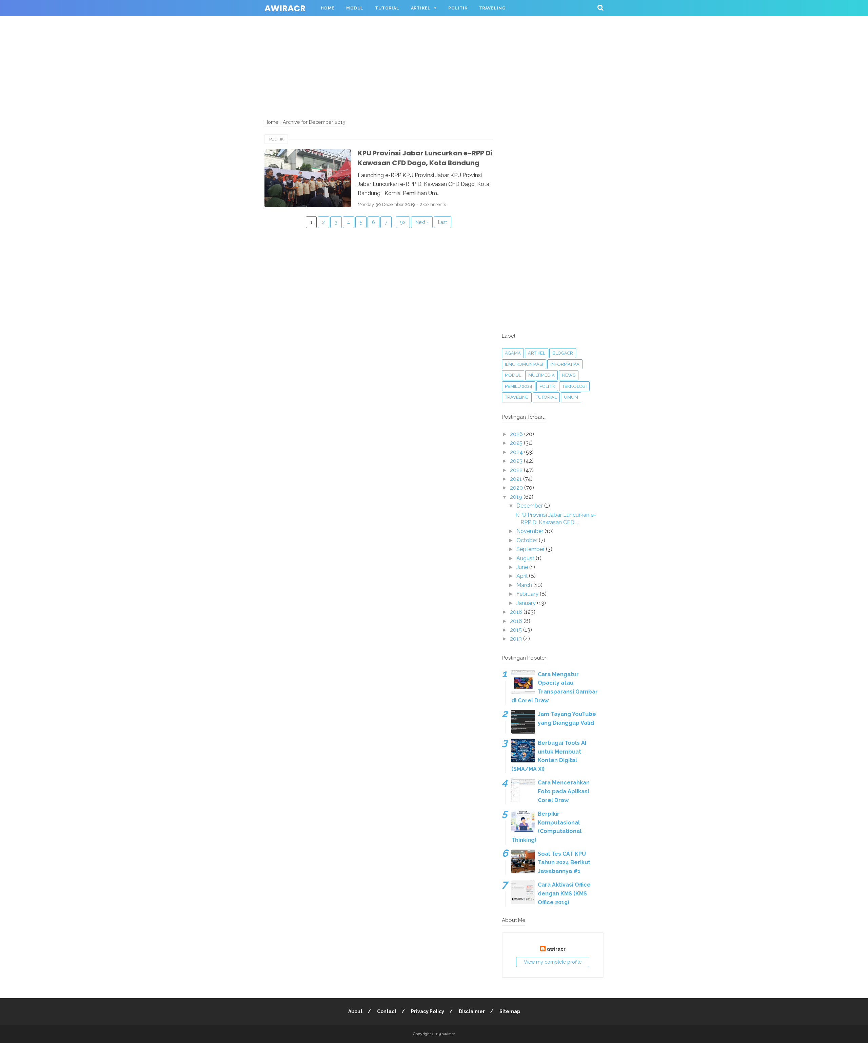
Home (328, 8)
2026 (517, 434)
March (524, 585)
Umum (571, 397)
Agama (513, 353)
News (568, 375)
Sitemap (509, 1011)
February (528, 594)
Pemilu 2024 (518, 386)
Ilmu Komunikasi (524, 364)
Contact (386, 1011)
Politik (458, 8)
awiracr (284, 8)
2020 (517, 488)
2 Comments (433, 204)
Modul (354, 8)
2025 (517, 443)
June (522, 567)
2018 (517, 612)
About (355, 1011)
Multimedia (541, 375)
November (530, 531)
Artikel (421, 8)
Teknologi (574, 386)
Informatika (564, 364)
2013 (516, 639)
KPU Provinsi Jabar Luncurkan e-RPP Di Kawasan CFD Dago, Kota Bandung (425, 158)
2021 (516, 479)
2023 (517, 461)
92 (403, 222)
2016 (517, 621)
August (526, 558)
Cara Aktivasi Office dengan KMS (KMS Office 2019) (564, 893)
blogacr (562, 353)
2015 (516, 630)
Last (442, 222)
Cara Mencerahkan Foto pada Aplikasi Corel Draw (564, 791)
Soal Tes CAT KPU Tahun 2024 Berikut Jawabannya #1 (564, 862)
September (531, 549)
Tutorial (387, 8)
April (522, 576)
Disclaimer (472, 1011)
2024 (517, 452)
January (526, 603)
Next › (421, 222)
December (530, 505)
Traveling (492, 8)
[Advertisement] (203, 47)
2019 (517, 497)
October (527, 540)
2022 (517, 470)
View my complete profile (552, 962)
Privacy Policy (427, 1011)
